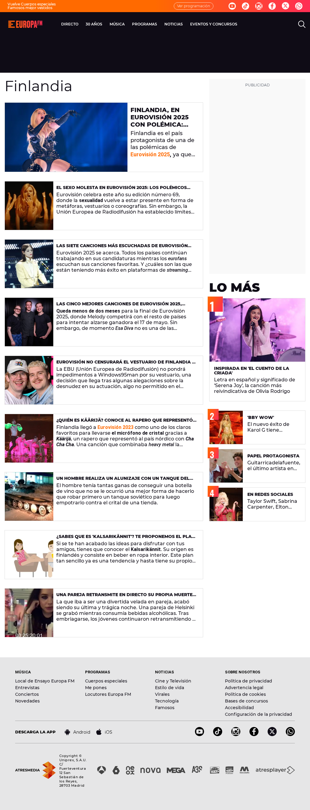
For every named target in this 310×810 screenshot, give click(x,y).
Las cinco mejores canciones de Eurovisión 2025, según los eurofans (119, 306)
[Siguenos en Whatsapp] (298, 6)
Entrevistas (27, 687)
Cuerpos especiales (106, 681)
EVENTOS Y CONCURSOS (213, 24)
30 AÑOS (94, 24)
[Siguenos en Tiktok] (245, 6)
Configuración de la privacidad (258, 714)
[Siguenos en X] (272, 734)
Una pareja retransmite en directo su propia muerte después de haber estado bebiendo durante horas (124, 597)
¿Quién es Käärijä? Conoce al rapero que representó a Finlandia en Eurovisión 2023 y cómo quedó (124, 422)
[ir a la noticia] (66, 137)
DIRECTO (69, 24)
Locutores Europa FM (108, 694)
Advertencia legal (244, 687)
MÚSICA (117, 24)
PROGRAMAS (144, 24)
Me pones (96, 687)
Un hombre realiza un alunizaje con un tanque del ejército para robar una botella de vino (123, 481)
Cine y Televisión (173, 681)
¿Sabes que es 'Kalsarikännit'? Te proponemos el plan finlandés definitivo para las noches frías (125, 539)
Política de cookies (245, 694)
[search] (301, 24)
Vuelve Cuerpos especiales (32, 4)
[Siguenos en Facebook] (272, 6)
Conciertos (27, 694)
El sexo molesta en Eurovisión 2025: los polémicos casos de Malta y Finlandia (121, 190)
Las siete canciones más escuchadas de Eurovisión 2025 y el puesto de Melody (122, 248)
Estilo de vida (169, 687)
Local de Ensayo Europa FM (44, 681)
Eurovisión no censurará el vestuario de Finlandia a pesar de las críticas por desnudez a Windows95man (125, 364)
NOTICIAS (173, 24)
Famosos (164, 707)
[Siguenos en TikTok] (217, 734)
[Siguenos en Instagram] (258, 6)
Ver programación (193, 6)
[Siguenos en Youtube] (232, 6)
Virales (162, 694)
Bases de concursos (246, 701)
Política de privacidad (248, 681)
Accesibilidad (239, 707)
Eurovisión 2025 (150, 154)
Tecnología (167, 701)
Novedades (27, 701)
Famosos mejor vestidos (30, 7)
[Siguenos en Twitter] (285, 6)
